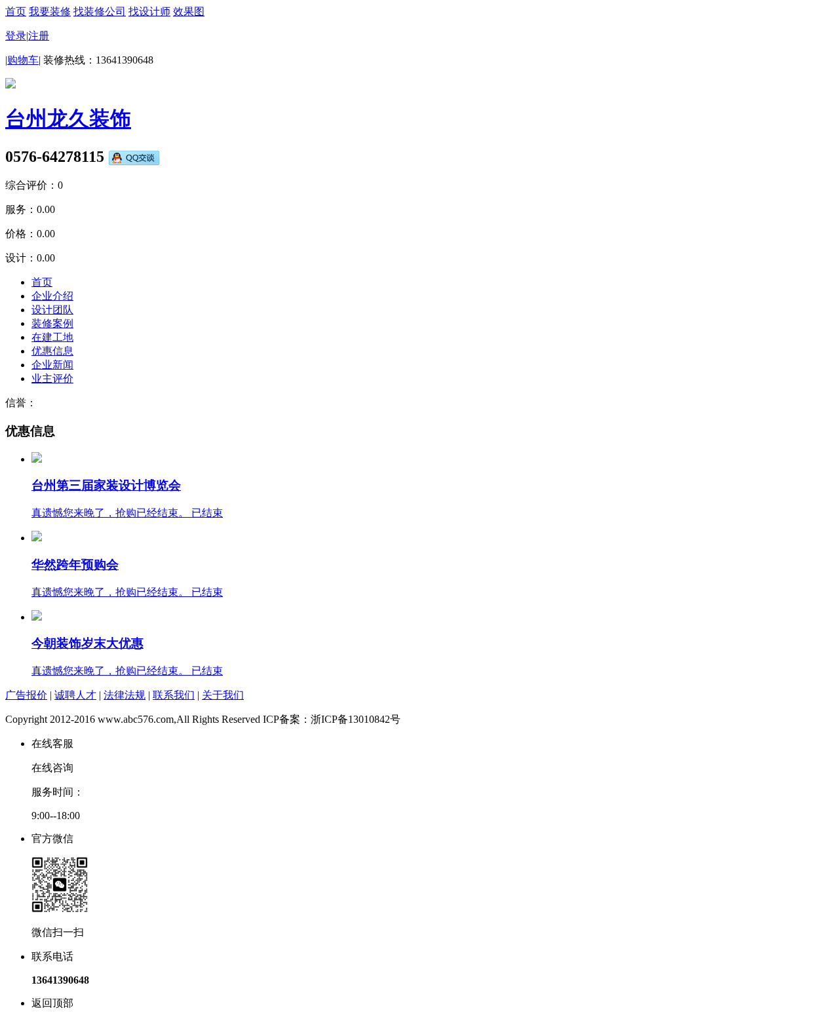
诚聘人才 (75, 695)
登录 (15, 35)
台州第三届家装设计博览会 (106, 485)
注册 (38, 35)
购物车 (23, 60)
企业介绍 (52, 295)
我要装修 (50, 11)
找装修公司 (99, 11)
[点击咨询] (133, 156)
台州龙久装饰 (68, 118)
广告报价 (26, 695)
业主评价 (52, 378)
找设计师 (149, 11)
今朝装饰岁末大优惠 (87, 643)
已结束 (207, 512)
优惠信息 (52, 350)
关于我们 (223, 695)
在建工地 (52, 337)
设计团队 (52, 309)
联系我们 (174, 695)
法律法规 (125, 695)
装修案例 (52, 323)
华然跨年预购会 (75, 564)
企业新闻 (52, 364)
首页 (15, 11)
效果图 (189, 11)
